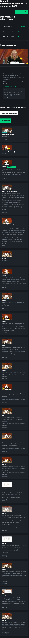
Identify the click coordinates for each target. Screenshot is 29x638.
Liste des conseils (21, 12)
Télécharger (21, 26)
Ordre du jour (6, 26)
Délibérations (6, 37)
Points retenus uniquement (9, 113)
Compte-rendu (7, 32)
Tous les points (6, 120)
